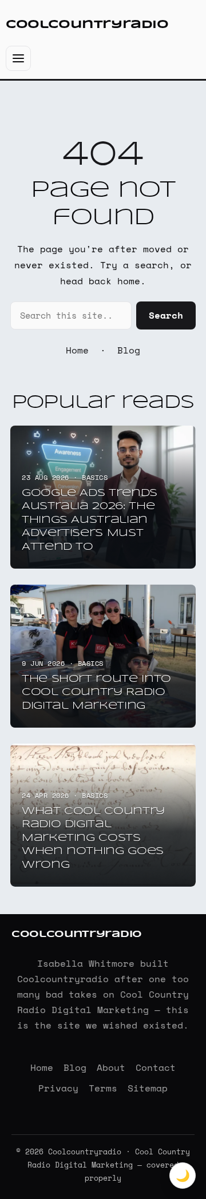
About (111, 1067)
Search (166, 315)
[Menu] (18, 58)
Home (77, 350)
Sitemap (148, 1088)
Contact (156, 1067)
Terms (103, 1088)
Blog (128, 350)
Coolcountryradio (87, 24)
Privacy (58, 1088)
